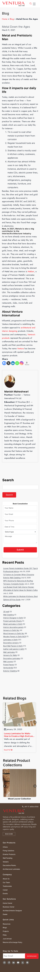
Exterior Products (9, 854)
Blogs (5, 927)
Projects (6, 931)
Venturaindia (8, 668)
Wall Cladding (8, 615)
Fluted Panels (8, 665)
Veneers (6, 862)
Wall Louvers (8, 661)
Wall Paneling (7, 858)
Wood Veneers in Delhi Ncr (13, 633)
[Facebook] (4, 363)
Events (5, 893)
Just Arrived (7, 939)
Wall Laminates (9, 652)
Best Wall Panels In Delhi (13, 646)
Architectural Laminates (11, 869)
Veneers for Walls (10, 655)
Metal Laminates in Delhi (12, 624)
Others (5, 847)
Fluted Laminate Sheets (12, 621)
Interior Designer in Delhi (13, 618)
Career (5, 890)
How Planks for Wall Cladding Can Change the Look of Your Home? (18, 734)
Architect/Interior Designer (12, 910)
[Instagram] (21, 363)
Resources (6, 924)
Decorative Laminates (11, 658)
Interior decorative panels (13, 627)
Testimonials (7, 886)
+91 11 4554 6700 (31, 806)
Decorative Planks (9, 865)
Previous (4, 722)
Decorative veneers (11, 643)
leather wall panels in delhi (13, 649)
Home (4, 19)
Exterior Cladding (10, 671)
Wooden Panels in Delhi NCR (14, 636)
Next (35, 722)
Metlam (31, 271)
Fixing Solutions (8, 851)
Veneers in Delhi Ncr (11, 630)
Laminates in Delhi (10, 640)
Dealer (5, 914)
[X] (8, 363)
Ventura (20, 348)
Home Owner (7, 903)
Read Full (7, 750)
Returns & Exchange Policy (12, 942)
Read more (9, 834)
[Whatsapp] (17, 363)
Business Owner (8, 907)
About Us (6, 879)
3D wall (6, 612)
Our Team (6, 882)
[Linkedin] (13, 363)
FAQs (5, 935)
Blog (12, 19)
